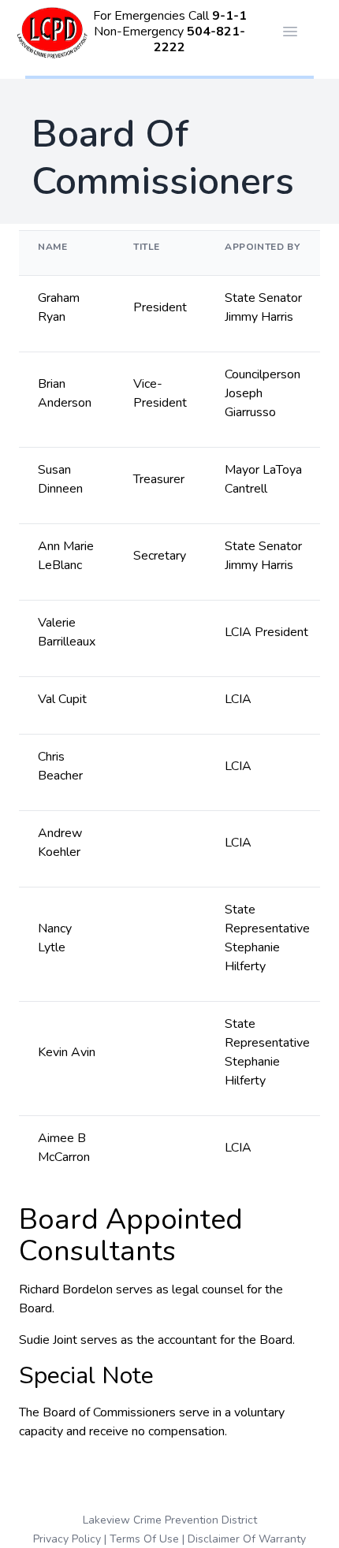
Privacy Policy (67, 1538)
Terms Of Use (144, 1538)
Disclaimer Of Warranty (247, 1538)
